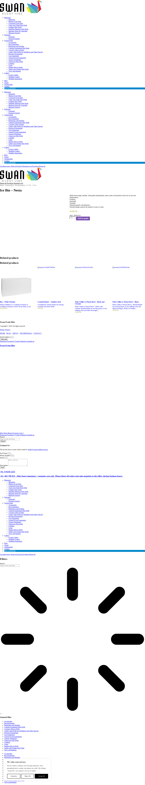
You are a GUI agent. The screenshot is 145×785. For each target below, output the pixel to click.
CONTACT (37, 333)
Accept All (41, 776)
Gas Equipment (13, 56)
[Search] (1, 713)
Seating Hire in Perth (15, 67)
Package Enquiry (14, 39)
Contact (6, 86)
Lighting (11, 63)
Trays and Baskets (14, 71)
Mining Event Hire (14, 21)
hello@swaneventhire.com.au (38, 449)
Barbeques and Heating (16, 46)
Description (4, 465)
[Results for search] (72, 639)
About (6, 83)
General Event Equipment (17, 58)
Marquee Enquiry (14, 33)
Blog (6, 81)
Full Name (4, 453)
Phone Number (5, 455)
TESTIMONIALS (26, 333)
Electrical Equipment (15, 54)
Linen (10, 65)
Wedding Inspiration (15, 79)
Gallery (6, 73)
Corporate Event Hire (15, 23)
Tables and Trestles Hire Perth (18, 69)
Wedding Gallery (14, 77)
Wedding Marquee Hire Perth (18, 29)
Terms (2, 330)
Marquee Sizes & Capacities (17, 31)
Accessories (12, 42)
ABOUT (15, 333)
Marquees (7, 18)
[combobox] (10, 439)
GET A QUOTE (9, 88)
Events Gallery (13, 75)
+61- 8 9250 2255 (7, 472)
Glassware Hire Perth (15, 62)
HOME (2, 333)
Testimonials (8, 84)
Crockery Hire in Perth (16, 50)
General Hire (8, 41)
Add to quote (83, 218)
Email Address (5, 337)
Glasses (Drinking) (14, 60)
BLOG (8, 333)
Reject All (28, 776)
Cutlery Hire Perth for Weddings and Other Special (25, 52)
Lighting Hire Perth (15, 27)
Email (2, 458)
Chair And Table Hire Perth (17, 25)
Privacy (7, 330)
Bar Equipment (13, 44)
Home (2, 185)
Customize (14, 776)
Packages (7, 35)
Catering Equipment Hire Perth (18, 48)
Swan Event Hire (7, 345)
